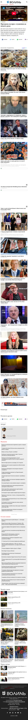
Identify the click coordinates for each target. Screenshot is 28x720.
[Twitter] (10, 713)
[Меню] (1, 2)
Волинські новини (4, 4)
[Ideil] (14, 715)
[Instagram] (13, 713)
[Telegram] (15, 713)
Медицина (12, 4)
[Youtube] (18, 713)
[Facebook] (7, 713)
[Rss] (21, 713)
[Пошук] (27, 2)
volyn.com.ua (10, 687)
